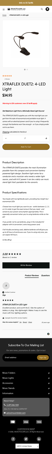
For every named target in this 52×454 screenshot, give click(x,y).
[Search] (42, 9)
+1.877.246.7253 (12, 405)
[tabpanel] (26, 44)
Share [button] (30, 322)
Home (4, 15)
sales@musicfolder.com (15, 413)
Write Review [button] (26, 265)
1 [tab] (25, 70)
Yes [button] (20, 322)
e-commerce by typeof (26, 429)
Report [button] (25, 322)
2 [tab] (28, 70)
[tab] (32, 276)
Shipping (5, 132)
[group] (26, 254)
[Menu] (3, 9)
